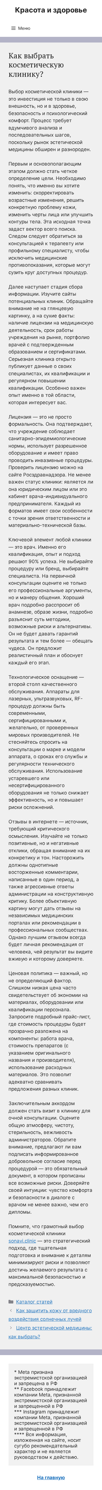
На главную (51, 1477)
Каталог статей (34, 1302)
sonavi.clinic (22, 1241)
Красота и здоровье (51, 10)
